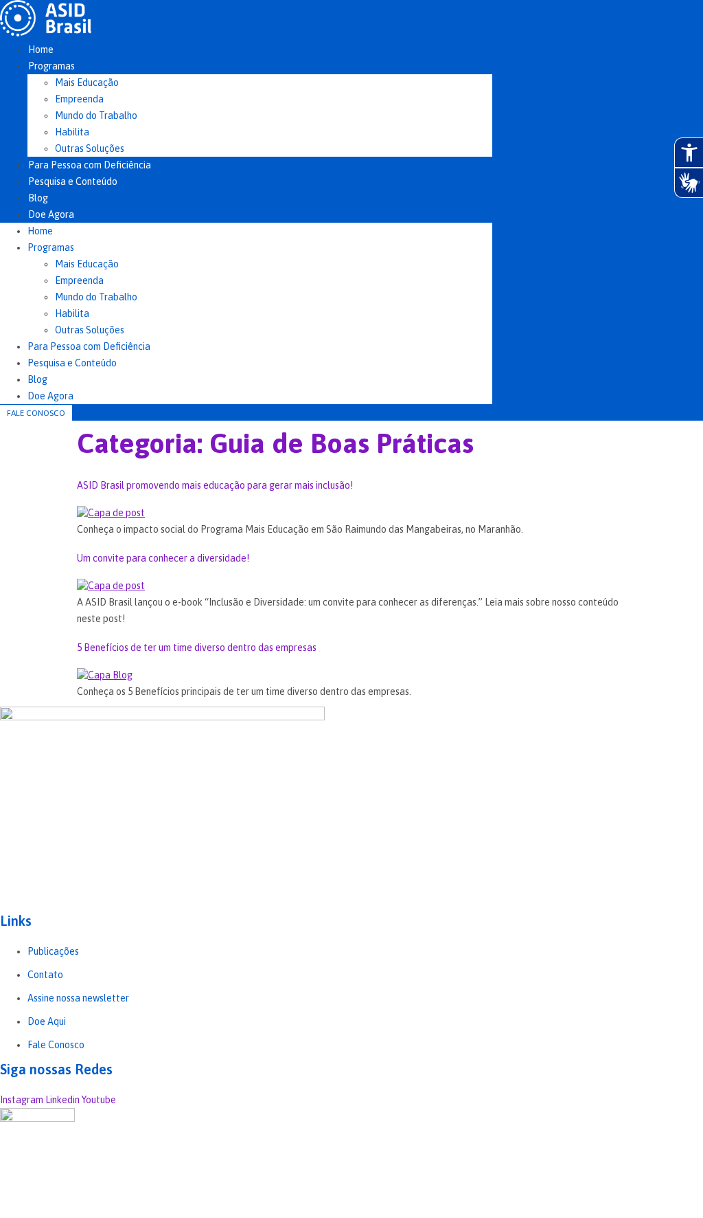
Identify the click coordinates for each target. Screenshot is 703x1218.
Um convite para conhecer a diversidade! (163, 558)
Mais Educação (87, 82)
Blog (38, 197)
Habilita (72, 131)
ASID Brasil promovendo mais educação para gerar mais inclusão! (215, 485)
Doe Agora (51, 214)
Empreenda (79, 98)
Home (41, 49)
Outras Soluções (89, 148)
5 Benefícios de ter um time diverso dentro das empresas (196, 647)
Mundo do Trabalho (96, 115)
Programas (51, 65)
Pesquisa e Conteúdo (72, 181)
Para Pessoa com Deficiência (89, 164)
